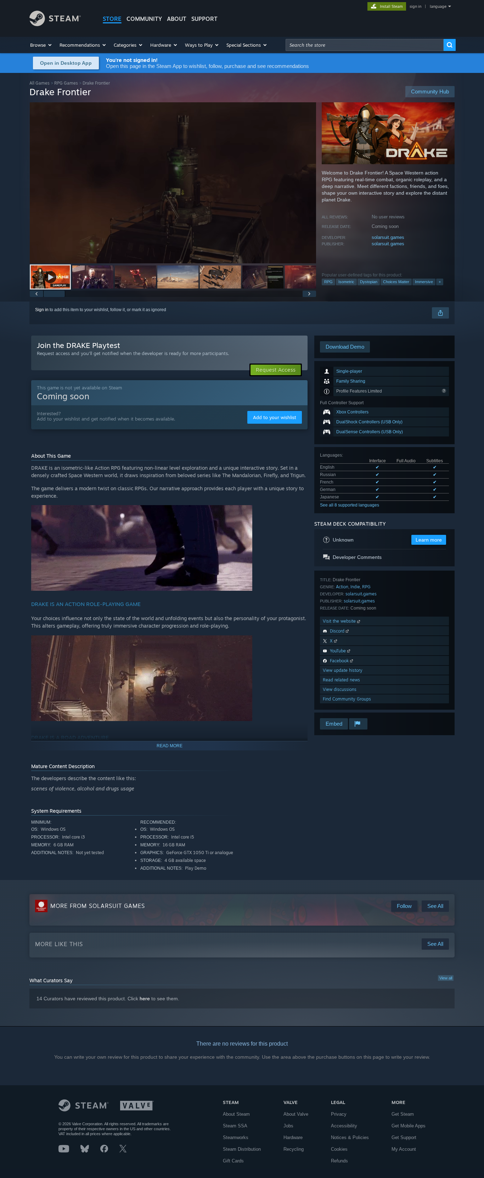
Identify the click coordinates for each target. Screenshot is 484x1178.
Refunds (339, 1160)
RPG (328, 282)
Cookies (339, 1149)
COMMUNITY (144, 18)
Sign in (42, 309)
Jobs (288, 1125)
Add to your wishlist (274, 417)
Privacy (339, 1114)
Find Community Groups (347, 699)
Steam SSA (235, 1125)
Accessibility (344, 1125)
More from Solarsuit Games (97, 905)
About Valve (295, 1114)
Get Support (404, 1137)
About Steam (236, 1114)
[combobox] (365, 45)
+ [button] (440, 282)
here (145, 998)
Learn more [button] (429, 540)
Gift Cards (233, 1160)
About (176, 18)
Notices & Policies (350, 1137)
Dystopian (368, 282)
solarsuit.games (388, 237)
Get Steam (403, 1114)
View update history (342, 670)
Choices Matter (396, 282)
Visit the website (340, 621)
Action (342, 586)
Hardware (293, 1137)
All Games (39, 83)
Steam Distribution (242, 1149)
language (438, 6)
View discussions (339, 689)
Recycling (293, 1149)
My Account (404, 1149)
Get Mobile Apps (409, 1125)
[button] (41, 45)
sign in (415, 6)
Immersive (424, 282)
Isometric (346, 282)
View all (445, 978)
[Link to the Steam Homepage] (55, 24)
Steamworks (235, 1137)
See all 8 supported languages (349, 505)
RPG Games (66, 83)
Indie (355, 586)
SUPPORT (204, 18)
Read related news (341, 679)
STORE (112, 18)
